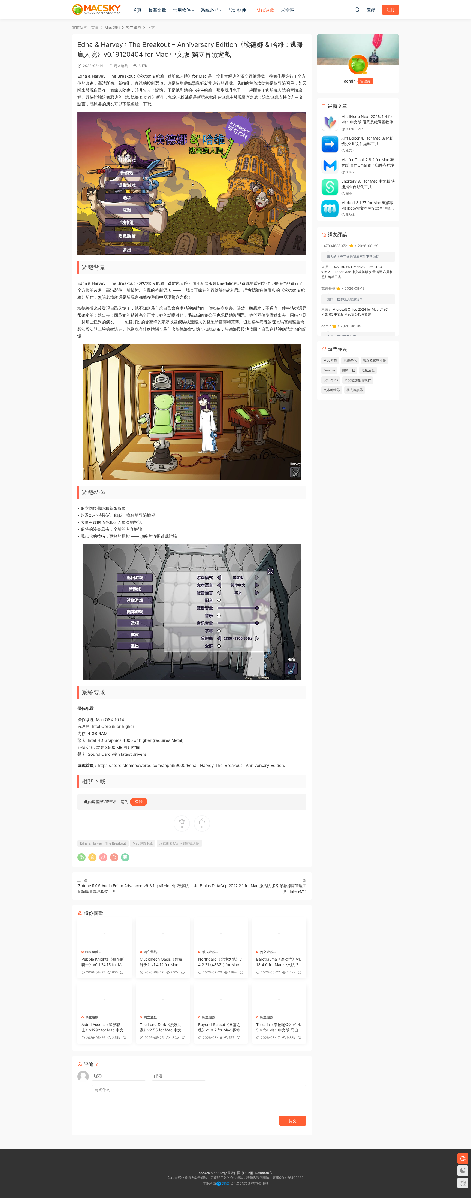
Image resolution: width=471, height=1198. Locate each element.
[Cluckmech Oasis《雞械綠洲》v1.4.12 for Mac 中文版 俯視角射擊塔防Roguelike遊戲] (163, 934)
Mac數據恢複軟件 (358, 380)
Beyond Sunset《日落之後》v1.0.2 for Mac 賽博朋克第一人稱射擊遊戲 (221, 1027)
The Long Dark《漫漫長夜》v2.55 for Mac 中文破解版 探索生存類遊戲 (162, 1027)
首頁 (137, 10)
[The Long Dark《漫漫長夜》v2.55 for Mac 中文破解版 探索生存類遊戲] (163, 999)
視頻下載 (348, 370)
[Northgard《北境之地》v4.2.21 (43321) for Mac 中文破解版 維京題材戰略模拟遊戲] (221, 934)
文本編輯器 (332, 390)
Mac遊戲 (265, 10)
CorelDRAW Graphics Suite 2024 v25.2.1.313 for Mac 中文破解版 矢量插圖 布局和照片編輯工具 (357, 272)
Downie (329, 370)
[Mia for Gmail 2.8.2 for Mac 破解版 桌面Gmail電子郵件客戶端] (330, 165)
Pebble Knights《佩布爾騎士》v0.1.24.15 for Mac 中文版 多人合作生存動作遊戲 (103, 962)
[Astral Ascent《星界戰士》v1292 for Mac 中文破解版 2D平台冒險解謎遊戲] (104, 999)
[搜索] (357, 9)
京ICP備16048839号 (256, 1173)
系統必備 (209, 10)
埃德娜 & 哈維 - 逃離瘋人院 (179, 843)
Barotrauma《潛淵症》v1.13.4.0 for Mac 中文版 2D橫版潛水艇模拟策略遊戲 (278, 962)
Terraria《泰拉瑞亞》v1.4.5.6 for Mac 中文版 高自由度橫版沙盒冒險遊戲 (279, 1027)
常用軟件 (182, 10)
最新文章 (157, 10)
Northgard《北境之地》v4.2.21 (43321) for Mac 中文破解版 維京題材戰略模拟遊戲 (221, 962)
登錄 (139, 801)
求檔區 (287, 10)
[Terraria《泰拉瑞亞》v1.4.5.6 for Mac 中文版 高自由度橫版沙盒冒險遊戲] (279, 999)
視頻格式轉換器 (374, 360)
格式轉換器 (354, 390)
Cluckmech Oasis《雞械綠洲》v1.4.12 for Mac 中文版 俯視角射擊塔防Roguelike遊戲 (162, 962)
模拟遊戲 (208, 952)
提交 (293, 1120)
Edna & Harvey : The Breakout (103, 843)
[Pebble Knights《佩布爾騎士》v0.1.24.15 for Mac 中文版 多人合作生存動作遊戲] (104, 934)
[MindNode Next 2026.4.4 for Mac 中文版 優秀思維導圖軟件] (330, 122)
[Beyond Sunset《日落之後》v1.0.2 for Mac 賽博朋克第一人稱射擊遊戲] (221, 999)
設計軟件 (237, 10)
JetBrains (331, 380)
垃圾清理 (368, 370)
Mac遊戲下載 (143, 843)
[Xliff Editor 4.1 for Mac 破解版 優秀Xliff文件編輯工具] (330, 144)
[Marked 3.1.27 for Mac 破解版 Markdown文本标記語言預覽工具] (330, 208)
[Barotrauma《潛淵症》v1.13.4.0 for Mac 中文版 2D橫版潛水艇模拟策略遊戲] (279, 934)
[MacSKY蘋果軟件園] (96, 9)
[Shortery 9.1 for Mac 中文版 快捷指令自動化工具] (330, 187)
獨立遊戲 (121, 65)
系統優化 (350, 360)
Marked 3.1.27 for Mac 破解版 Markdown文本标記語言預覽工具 (367, 208)
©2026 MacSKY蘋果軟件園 (219, 1173)
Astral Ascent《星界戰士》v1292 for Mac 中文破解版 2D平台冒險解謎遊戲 (104, 1027)
